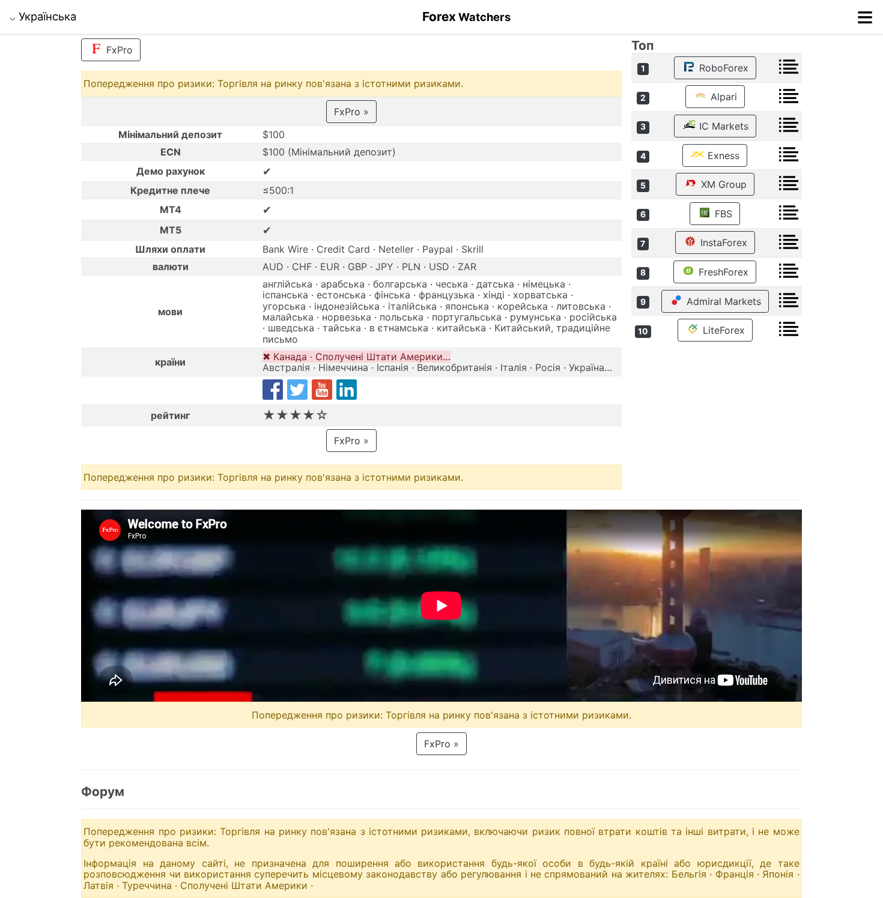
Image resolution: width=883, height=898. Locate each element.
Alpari (722, 97)
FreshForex (722, 272)
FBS (722, 214)
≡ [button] (865, 17)
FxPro (118, 50)
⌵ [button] (43, 16)
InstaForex (722, 243)
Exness (722, 155)
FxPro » (351, 112)
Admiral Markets (722, 301)
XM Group (722, 184)
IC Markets (722, 126)
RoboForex (722, 68)
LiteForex (722, 330)
